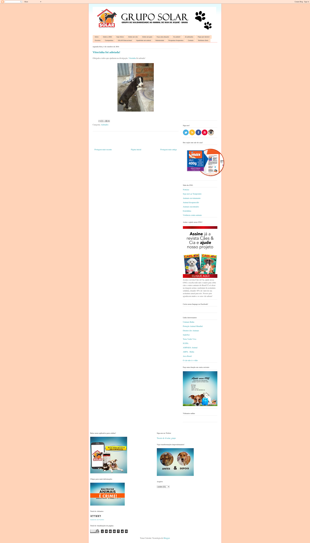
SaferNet (186, 334)
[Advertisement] (200, 82)
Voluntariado (159, 40)
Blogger (167, 538)
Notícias (186, 189)
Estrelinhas (187, 211)
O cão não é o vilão (190, 360)
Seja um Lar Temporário (192, 193)
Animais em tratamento (192, 198)
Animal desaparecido (191, 202)
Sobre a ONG (107, 37)
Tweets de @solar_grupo (166, 438)
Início (96, 37)
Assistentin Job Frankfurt (97, 519)
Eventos (98, 40)
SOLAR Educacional (125, 40)
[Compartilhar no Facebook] (106, 121)
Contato (190, 40)
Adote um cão (133, 37)
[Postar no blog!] (102, 121)
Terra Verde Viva (189, 339)
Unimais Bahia (188, 322)
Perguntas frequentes (175, 40)
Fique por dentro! (203, 37)
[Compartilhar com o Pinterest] (109, 121)
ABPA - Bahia (188, 351)
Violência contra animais (192, 215)
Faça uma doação (163, 37)
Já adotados (189, 37)
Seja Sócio (120, 37)
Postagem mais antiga (168, 149)
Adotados (104, 124)
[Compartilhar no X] (104, 121)
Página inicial (136, 149)
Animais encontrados (191, 206)
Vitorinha (132, 58)
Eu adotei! (176, 37)
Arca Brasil (187, 356)
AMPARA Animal (190, 347)
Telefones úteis (203, 40)
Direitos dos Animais (191, 330)
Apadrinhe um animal (143, 40)
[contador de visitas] (95, 516)
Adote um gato (147, 37)
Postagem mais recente (103, 149)
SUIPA (185, 343)
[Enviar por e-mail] (99, 121)
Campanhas (109, 40)
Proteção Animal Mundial (193, 326)
